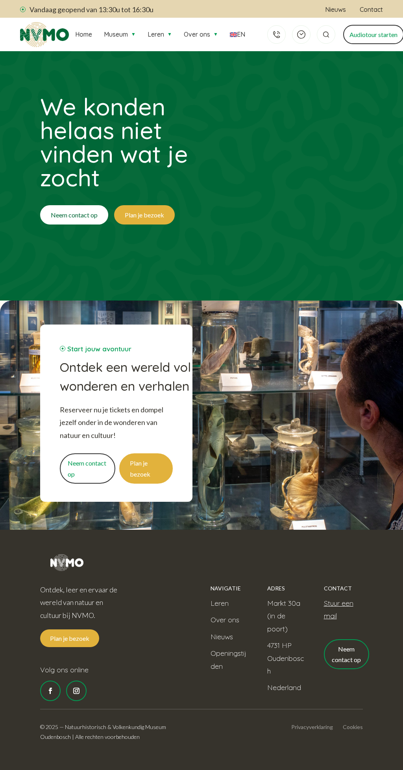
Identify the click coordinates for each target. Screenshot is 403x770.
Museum (120, 34)
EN (240, 34)
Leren (160, 34)
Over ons (201, 34)
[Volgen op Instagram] (76, 691)
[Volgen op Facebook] (50, 691)
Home (83, 34)
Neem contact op (74, 215)
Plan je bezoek (144, 215)
